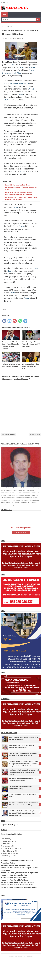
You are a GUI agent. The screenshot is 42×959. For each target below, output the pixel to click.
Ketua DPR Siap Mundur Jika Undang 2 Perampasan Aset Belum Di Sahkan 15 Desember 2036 (21, 187)
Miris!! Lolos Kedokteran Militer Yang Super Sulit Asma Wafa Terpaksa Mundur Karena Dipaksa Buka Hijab (23, 813)
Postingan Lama (35, 434)
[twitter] (9, 321)
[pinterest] (15, 321)
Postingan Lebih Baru (8, 434)
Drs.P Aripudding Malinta (21, 528)
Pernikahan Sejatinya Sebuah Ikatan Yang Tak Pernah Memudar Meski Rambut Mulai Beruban (24, 772)
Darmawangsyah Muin (11, 73)
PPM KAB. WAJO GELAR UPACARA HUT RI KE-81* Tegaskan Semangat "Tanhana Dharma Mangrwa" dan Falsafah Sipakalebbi (24, 764)
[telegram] (25, 321)
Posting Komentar (18, 38)
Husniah (32, 67)
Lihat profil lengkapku (21, 532)
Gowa (12, 64)
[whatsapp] (20, 321)
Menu (4, 14)
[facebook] (4, 321)
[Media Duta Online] (14, 8)
